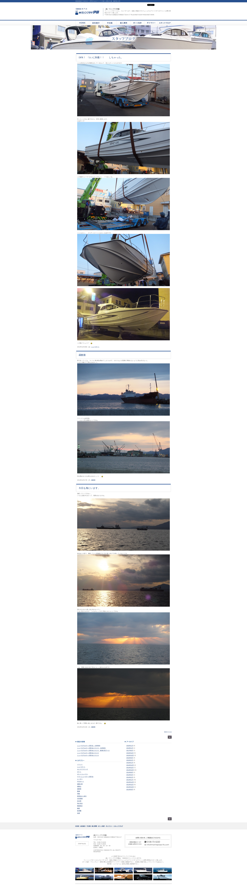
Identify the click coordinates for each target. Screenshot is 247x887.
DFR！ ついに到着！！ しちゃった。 (101, 57)
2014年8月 (129, 772)
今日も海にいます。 (89, 488)
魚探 (78, 813)
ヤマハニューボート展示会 (85, 776)
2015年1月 (129, 762)
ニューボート (95, 347)
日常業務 (80, 798)
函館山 (79, 786)
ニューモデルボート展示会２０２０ (88, 753)
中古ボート (80, 781)
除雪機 (79, 810)
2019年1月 (129, 748)
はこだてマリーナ (82, 769)
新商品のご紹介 (82, 796)
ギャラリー (109, 826)
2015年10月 (130, 755)
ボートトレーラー (82, 774)
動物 (78, 791)
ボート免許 (101, 826)
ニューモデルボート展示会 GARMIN (88, 745)
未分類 (79, 801)
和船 (78, 793)
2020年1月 (129, 745)
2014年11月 (130, 767)
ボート (79, 772)
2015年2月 (129, 760)
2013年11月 (130, 784)
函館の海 (80, 784)
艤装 (78, 808)
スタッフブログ (118, 826)
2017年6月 (129, 750)
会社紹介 (83, 826)
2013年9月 (129, 789)
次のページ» (168, 731)
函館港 (82, 355)
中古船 (89, 826)
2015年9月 (129, 758)
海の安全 (80, 803)
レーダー (80, 779)
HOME (77, 826)
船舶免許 (80, 806)
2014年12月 (130, 765)
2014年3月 (129, 775)
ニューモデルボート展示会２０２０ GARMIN (91, 748)
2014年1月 (129, 779)
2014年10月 (130, 770)
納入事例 (94, 826)
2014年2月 (129, 777)
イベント (80, 764)
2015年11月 (130, 753)
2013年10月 (130, 787)
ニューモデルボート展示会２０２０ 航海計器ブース (93, 750)
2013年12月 (130, 782)
